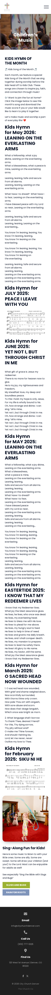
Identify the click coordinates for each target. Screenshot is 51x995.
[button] (46, 7)
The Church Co (25, 988)
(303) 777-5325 (25, 944)
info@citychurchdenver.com (25, 925)
